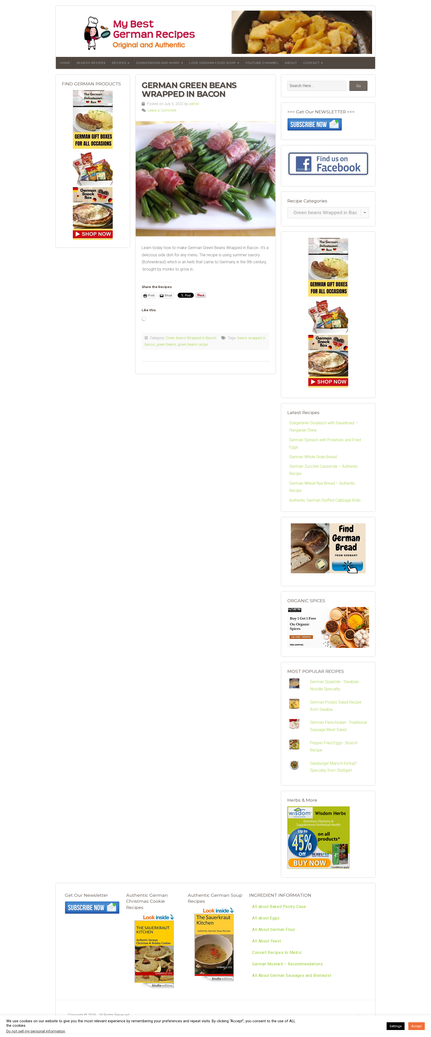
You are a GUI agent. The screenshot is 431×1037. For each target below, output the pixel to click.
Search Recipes (91, 63)
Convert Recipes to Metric (277, 952)
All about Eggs (265, 918)
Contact (311, 63)
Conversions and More (158, 63)
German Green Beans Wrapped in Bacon (189, 89)
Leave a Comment (162, 110)
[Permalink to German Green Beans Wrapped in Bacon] (205, 178)
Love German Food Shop (212, 63)
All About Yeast (266, 941)
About (291, 63)
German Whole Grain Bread (313, 456)
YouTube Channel (261, 63)
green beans (166, 344)
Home (65, 63)
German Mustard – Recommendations (287, 964)
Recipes (119, 63)
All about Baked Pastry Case (279, 906)
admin (194, 104)
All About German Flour (273, 929)
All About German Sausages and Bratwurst (291, 975)
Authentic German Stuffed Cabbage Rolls (325, 500)
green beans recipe (193, 344)
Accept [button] (416, 1026)
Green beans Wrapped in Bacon (191, 338)
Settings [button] (396, 1026)
